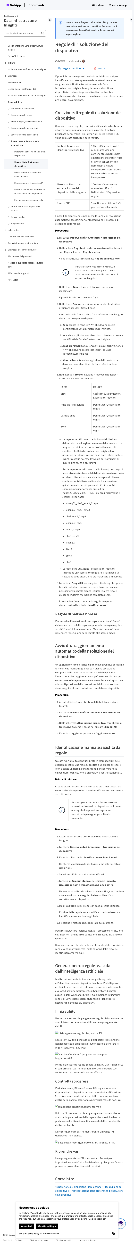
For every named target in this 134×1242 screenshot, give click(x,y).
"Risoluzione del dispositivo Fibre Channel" (79, 1186)
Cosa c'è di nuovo (16, 56)
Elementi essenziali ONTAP (21, 236)
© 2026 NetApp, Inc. (11, 1235)
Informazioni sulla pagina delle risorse (26, 208)
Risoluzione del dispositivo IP (28, 183)
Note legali (13, 279)
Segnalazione (17, 223)
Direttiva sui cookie (64, 1240)
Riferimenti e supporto (19, 273)
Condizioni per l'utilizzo (12, 1240)
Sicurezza (12, 75)
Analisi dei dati (18, 217)
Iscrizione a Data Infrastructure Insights (27, 69)
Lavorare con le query (21, 115)
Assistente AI (14, 82)
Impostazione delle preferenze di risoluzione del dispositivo (29, 191)
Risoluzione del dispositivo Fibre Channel (27, 174)
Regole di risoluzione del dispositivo (26, 164)
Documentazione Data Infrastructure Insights (25, 47)
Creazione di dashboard (22, 108)
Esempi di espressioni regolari (29, 200)
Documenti (36, 5)
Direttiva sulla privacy (39, 1240)
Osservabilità (15, 101)
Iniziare (11, 62)
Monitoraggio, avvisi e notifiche (26, 121)
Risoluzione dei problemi (20, 256)
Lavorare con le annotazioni (24, 128)
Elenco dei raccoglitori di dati (22, 88)
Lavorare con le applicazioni (24, 134)
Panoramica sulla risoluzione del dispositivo (29, 153)
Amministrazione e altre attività (23, 243)
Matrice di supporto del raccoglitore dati (25, 264)
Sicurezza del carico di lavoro (22, 249)
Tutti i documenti (11, 16)
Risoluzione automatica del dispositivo (25, 143)
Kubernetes (13, 230)
